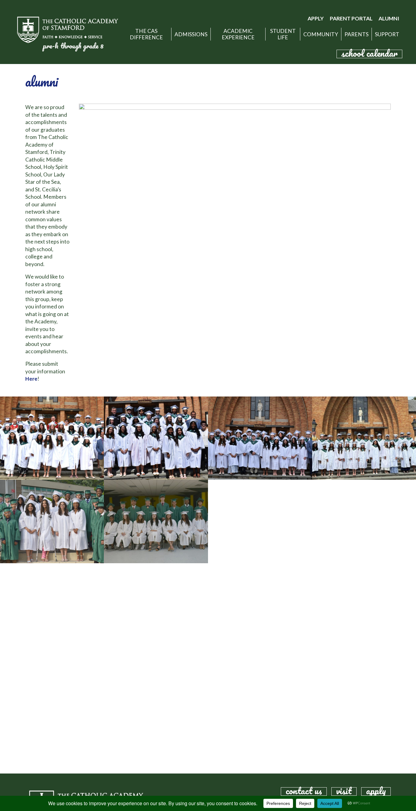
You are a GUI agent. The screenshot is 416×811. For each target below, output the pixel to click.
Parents (356, 34)
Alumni (389, 18)
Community (320, 34)
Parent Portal (351, 18)
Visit (344, 791)
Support (387, 34)
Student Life (283, 34)
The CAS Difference (146, 34)
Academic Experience (238, 34)
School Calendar (369, 54)
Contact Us (304, 791)
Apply (316, 18)
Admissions (191, 34)
